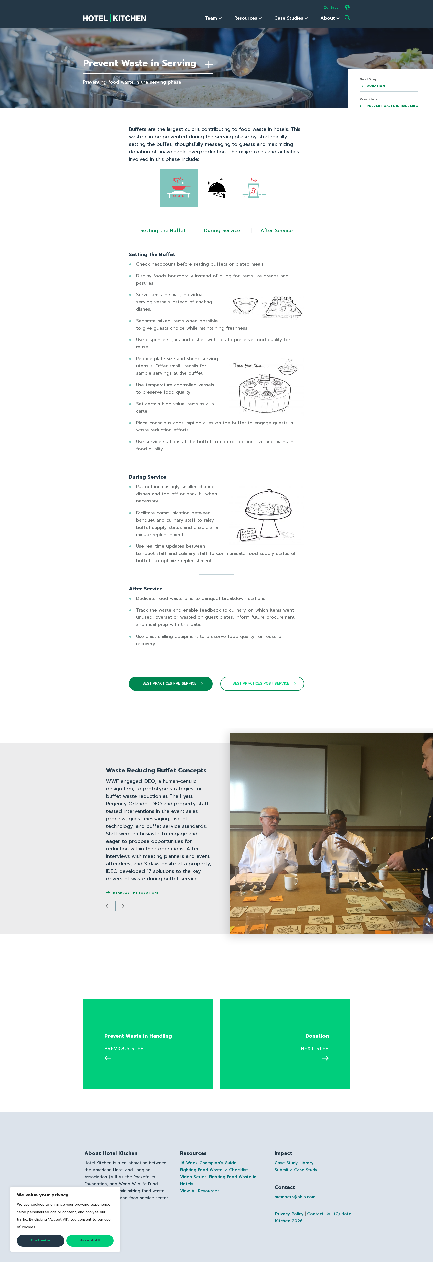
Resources (246, 18)
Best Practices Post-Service (261, 683)
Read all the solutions (135, 892)
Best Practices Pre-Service (169, 683)
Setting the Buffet (163, 230)
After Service (276, 230)
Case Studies (289, 18)
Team (212, 18)
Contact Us (318, 1214)
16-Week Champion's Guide (208, 1163)
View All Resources (199, 1191)
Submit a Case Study (296, 1170)
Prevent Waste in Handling (392, 106)
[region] (65, 1219)
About (328, 18)
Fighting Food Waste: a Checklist (214, 1170)
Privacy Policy (289, 1214)
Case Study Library (294, 1163)
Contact (330, 7)
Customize (40, 1240)
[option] (216, 835)
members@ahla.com (295, 1197)
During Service (222, 230)
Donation (375, 86)
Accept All (90, 1240)
